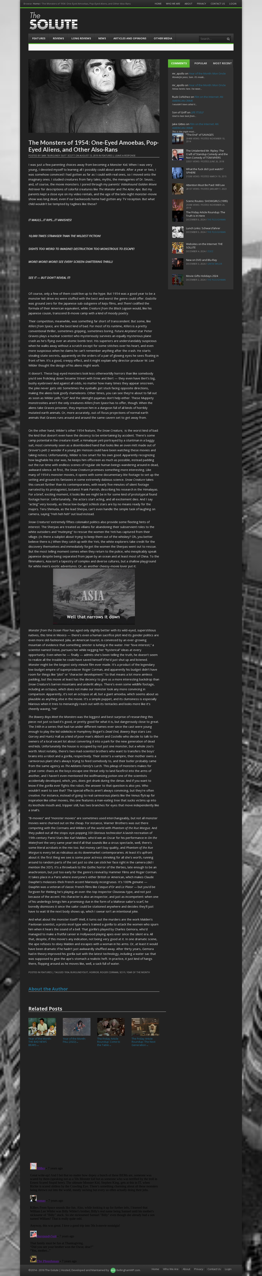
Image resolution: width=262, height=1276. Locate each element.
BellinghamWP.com (128, 1270)
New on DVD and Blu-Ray (201, 260)
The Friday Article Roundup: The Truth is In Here (205, 214)
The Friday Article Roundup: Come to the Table (108, 1042)
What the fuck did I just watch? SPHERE (204, 170)
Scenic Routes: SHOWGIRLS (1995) (207, 201)
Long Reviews (81, 38)
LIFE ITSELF (197, 112)
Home (36, 3)
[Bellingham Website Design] (113, 1270)
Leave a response (125, 155)
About (188, 3)
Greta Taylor (214, 263)
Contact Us (218, 3)
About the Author (48, 989)
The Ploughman (216, 219)
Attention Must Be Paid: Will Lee (205, 185)
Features (38, 38)
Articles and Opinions (129, 38)
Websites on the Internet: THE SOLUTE (204, 245)
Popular (200, 63)
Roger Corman (109, 972)
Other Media (163, 38)
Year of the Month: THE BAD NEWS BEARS (39, 1042)
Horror (94, 972)
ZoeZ (210, 251)
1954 (66, 972)
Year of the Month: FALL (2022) (74, 1040)
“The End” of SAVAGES (200, 135)
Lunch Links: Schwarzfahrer (203, 228)
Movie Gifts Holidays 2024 (202, 276)
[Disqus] (93, 1106)
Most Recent (222, 63)
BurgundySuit (79, 972)
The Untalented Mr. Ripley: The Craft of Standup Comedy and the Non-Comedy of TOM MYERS (207, 154)
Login (232, 3)
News (102, 38)
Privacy (201, 3)
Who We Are (173, 3)
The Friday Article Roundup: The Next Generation (143, 1042)
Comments (179, 63)
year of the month (138, 972)
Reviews (58, 38)
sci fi (122, 972)
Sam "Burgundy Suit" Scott (58, 155)
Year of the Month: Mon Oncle (207, 73)
